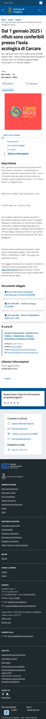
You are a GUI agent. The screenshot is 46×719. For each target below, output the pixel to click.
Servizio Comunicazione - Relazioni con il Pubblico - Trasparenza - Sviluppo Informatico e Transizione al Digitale (21, 335)
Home (3, 19)
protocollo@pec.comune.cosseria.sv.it (23, 352)
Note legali (5, 662)
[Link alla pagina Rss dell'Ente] (7, 694)
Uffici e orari (6, 618)
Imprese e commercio (10, 541)
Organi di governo (8, 500)
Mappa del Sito (33, 709)
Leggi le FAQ (6, 672)
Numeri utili (6, 622)
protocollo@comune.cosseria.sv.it (22, 349)
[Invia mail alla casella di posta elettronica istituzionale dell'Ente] (17, 602)
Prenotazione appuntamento (13, 678)
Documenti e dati (8, 492)
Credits (14, 709)
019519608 (16, 346)
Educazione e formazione (11, 537)
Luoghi (4, 571)
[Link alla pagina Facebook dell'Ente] (2, 694)
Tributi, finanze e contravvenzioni (14, 545)
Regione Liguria (8, 3)
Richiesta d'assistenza (10, 681)
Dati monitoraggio (8, 706)
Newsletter (6, 697)
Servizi (29, 706)
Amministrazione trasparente (13, 669)
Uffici (3, 512)
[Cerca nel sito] (38, 10)
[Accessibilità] (6, 712)
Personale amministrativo (11, 504)
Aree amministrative (9, 488)
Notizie (17, 19)
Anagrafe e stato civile (10, 525)
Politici (4, 508)
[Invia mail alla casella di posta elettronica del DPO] (20, 636)
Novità (10, 19)
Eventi (4, 575)
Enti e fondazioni (8, 496)
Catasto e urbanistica (10, 533)
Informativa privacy (9, 658)
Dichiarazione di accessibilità (12, 666)
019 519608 (14, 598)
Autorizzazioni (7, 529)
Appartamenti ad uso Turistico (13, 654)
